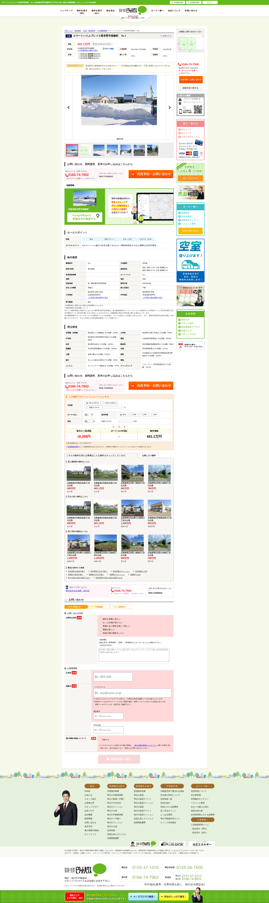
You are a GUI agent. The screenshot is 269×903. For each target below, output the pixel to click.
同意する (105, 740)
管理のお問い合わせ (190, 231)
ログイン (210, 2)
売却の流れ (165, 803)
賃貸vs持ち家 (197, 811)
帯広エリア (186, 130)
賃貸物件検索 (140, 791)
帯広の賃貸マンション (143, 803)
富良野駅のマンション (121, 571)
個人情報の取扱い (92, 830)
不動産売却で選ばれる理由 (172, 791)
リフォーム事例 (188, 224)
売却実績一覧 (166, 799)
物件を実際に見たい (111, 619)
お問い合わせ (191, 11)
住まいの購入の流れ (200, 807)
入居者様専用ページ (200, 825)
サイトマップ (90, 834)
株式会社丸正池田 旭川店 (77, 591)
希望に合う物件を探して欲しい (116, 626)
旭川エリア (186, 133)
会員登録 (111, 830)
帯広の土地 (112, 811)
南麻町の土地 (135, 575)
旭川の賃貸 (139, 807)
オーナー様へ (157, 11)
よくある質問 (166, 815)
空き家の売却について (170, 795)
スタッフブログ (188, 334)
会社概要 (88, 815)
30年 (134, 415)
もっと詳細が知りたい (112, 622)
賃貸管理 (185, 213)
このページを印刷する (192, 99)
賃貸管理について (199, 791)
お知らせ (185, 320)
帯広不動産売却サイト (170, 818)
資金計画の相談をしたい (113, 633)
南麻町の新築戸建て (75, 575)
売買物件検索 (113, 791)
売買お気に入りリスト (117, 834)
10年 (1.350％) (110, 403)
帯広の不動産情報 (115, 795)
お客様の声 (89, 803)
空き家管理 (186, 216)
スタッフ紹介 (187, 323)
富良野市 (91, 31)
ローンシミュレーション (193, 102)
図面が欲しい (108, 629)
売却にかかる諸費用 (169, 807)
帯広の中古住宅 (114, 803)
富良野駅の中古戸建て (99, 571)
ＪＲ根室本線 (102, 31)
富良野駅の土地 (141, 571)
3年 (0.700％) (94, 403)
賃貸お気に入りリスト (143, 818)
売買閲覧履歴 (113, 838)
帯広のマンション (115, 807)
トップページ (66, 11)
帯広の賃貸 (139, 795)
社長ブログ (186, 331)
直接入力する (95, 407)
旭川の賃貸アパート (142, 811)
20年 (155, 415)
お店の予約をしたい (190, 137)
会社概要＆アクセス (190, 327)
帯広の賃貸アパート (142, 799)
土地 (85, 31)
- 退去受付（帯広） (199, 829)
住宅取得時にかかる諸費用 (202, 815)
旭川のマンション (115, 822)
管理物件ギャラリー (190, 220)
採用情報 (88, 818)
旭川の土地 (112, 826)
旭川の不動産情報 (115, 815)
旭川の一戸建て (114, 818)
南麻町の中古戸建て (96, 575)
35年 (124, 415)
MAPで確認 (109, 49)
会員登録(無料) (73, 447)
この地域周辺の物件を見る (88, 50)
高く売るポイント (168, 811)
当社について (174, 11)
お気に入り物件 (149, 455)
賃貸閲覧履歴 (140, 822)
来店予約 (88, 826)
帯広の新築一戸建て (116, 799)
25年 (145, 415)
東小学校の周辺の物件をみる (79, 578)
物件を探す (82, 12)
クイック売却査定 (168, 822)
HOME (87, 791)
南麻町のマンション (117, 575)
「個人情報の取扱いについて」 (145, 745)
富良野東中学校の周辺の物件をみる (109, 578)
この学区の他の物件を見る (98, 298)
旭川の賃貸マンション (143, 815)
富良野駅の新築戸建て (76, 571)
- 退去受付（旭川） (199, 832)
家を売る (110, 11)
